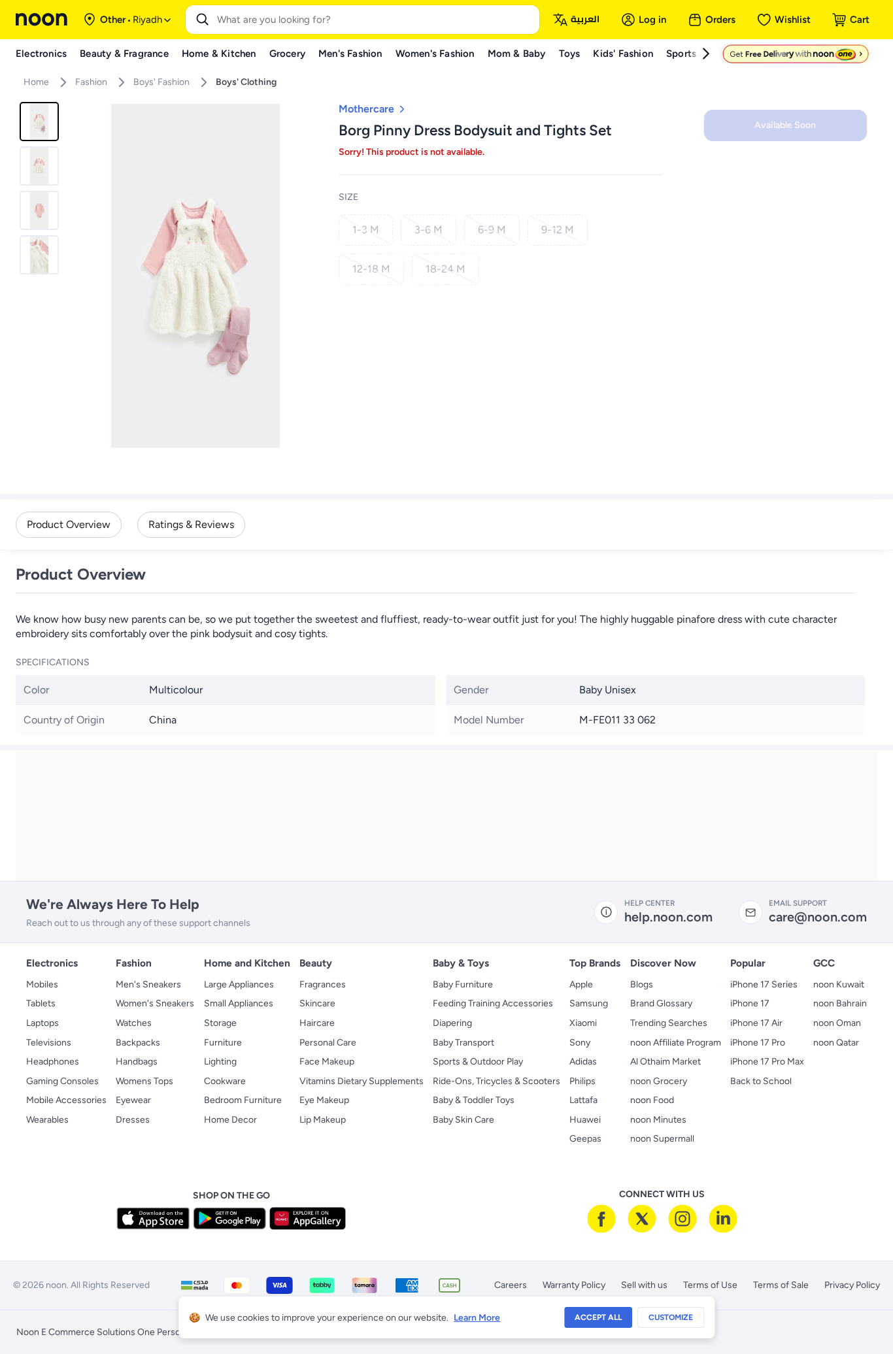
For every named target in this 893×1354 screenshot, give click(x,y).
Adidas (583, 1061)
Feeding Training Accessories (493, 1003)
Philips (582, 1081)
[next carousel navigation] (311, 275)
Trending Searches (668, 1023)
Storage (220, 1023)
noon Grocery (658, 1081)
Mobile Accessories (66, 1100)
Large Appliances (239, 984)
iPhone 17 (749, 1003)
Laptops (42, 1023)
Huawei (585, 1119)
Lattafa (583, 1100)
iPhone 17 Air (756, 1023)
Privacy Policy (852, 1285)
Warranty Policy (574, 1285)
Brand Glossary (661, 1003)
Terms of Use (710, 1285)
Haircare (317, 1023)
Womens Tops (144, 1081)
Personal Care (327, 1042)
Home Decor (230, 1119)
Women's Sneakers (155, 1003)
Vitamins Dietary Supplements (361, 1081)
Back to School (761, 1081)
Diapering (452, 1023)
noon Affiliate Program (675, 1042)
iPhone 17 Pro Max (767, 1061)
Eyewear (133, 1100)
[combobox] (375, 19)
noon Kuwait (838, 984)
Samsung (588, 1003)
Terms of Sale (781, 1285)
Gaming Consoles (62, 1081)
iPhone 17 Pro (757, 1042)
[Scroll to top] (857, 1313)
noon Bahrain (840, 1003)
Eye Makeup (324, 1100)
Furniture (223, 1042)
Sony (579, 1042)
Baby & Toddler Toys (473, 1100)
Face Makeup (326, 1061)
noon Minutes (658, 1119)
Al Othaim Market (665, 1061)
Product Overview (68, 524)
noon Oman (837, 1023)
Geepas (585, 1138)
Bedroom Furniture (243, 1100)
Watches (134, 1023)
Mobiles (42, 984)
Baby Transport (463, 1042)
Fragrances (322, 984)
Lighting (220, 1061)
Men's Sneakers (148, 984)
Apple (581, 984)
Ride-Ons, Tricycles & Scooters (496, 1081)
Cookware (225, 1081)
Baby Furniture (463, 984)
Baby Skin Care (463, 1119)
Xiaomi (583, 1023)
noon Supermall (662, 1138)
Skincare (317, 1003)
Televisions (48, 1042)
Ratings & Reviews (191, 524)
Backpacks (138, 1042)
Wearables (47, 1119)
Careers (510, 1285)
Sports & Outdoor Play (478, 1061)
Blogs (641, 984)
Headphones (52, 1061)
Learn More (477, 1317)
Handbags (137, 1061)
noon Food (652, 1100)
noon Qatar (836, 1042)
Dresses (133, 1119)
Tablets (41, 1003)
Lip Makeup (322, 1119)
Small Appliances (238, 1003)
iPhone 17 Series (764, 984)
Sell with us (644, 1285)
